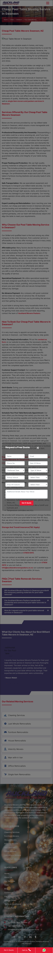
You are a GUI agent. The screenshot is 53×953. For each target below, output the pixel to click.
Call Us (24, 950)
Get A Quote (9, 950)
